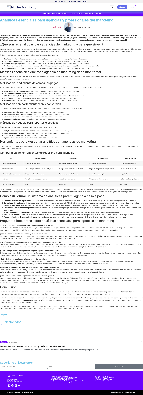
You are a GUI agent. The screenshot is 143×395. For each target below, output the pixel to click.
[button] (1, 341)
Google (65, 14)
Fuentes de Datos (61, 1)
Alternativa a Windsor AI (102, 381)
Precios (85, 1)
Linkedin (98, 14)
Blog (34, 8)
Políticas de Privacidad (117, 392)
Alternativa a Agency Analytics (103, 379)
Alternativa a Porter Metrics (103, 376)
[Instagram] (9, 385)
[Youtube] (19, 385)
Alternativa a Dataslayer (102, 375)
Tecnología (88, 14)
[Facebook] (12, 385)
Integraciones (76, 14)
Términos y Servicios (130, 392)
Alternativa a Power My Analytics (104, 377)
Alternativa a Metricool (101, 378)
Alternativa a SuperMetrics (102, 382)
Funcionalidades (75, 1)
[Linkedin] (15, 385)
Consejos (46, 14)
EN (112, 7)
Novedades (56, 14)
